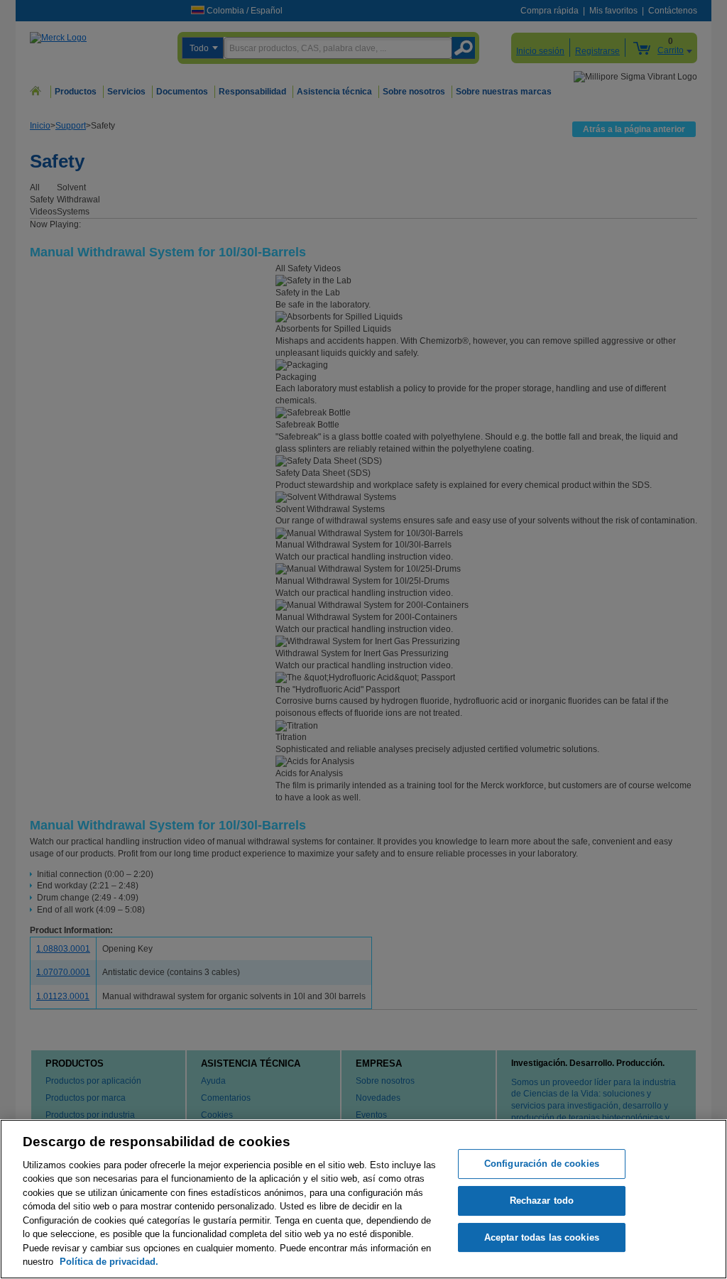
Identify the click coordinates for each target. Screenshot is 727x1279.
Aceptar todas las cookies (541, 1237)
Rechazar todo (542, 1200)
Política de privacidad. (109, 1261)
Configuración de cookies (541, 1164)
